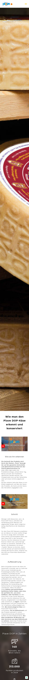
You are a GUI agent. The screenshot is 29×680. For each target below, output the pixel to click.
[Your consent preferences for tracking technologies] (26, 677)
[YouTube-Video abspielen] (3, 446)
